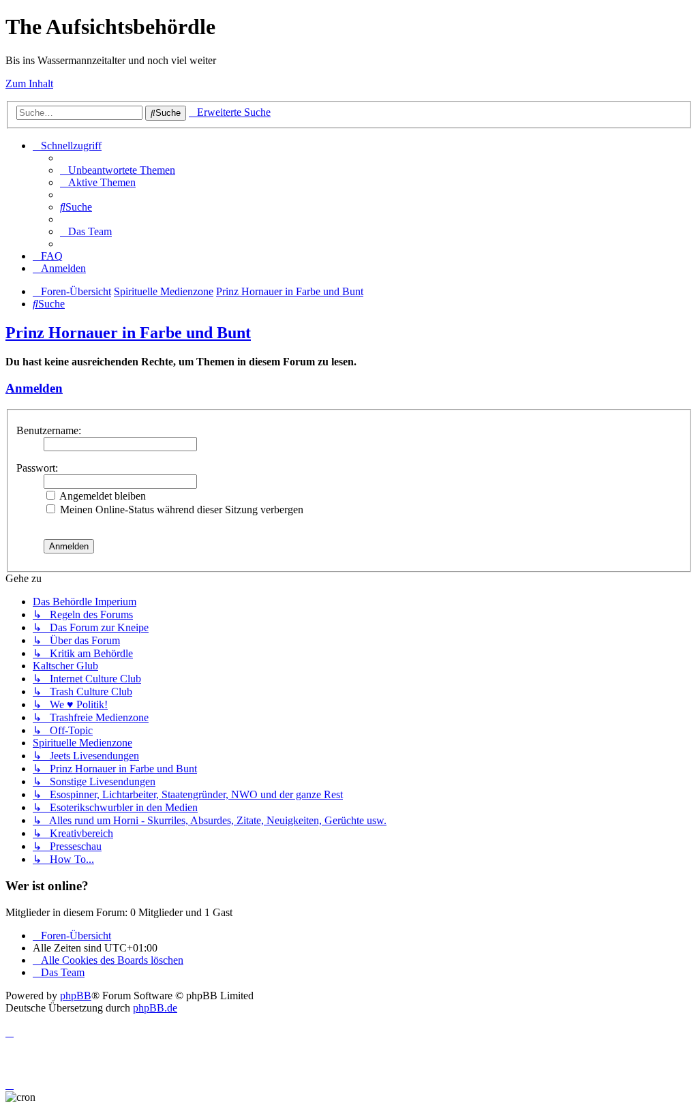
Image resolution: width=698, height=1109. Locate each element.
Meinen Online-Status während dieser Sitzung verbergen (180, 509)
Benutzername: (48, 430)
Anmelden (34, 388)
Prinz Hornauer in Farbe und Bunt (128, 332)
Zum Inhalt (29, 83)
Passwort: (37, 468)
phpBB (75, 995)
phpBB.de (155, 1008)
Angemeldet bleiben (101, 496)
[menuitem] (117, 170)
